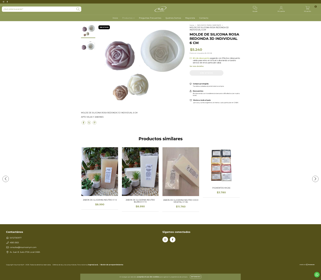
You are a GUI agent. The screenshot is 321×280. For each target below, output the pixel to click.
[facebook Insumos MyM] (7, 2)
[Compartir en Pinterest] (94, 124)
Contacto (203, 18)
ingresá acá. (93, 265)
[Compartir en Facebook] (84, 124)
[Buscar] (78, 9)
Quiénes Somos (173, 18)
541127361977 (16, 238)
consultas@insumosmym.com (23, 247)
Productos (127, 18)
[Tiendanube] (307, 265)
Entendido (195, 277)
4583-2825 (14, 242)
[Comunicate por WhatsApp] (317, 274)
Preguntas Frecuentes (150, 18)
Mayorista (190, 18)
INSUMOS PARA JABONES (209, 25)
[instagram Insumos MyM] (4, 2)
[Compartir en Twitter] (89, 124)
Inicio (115, 18)
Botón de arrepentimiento (112, 265)
